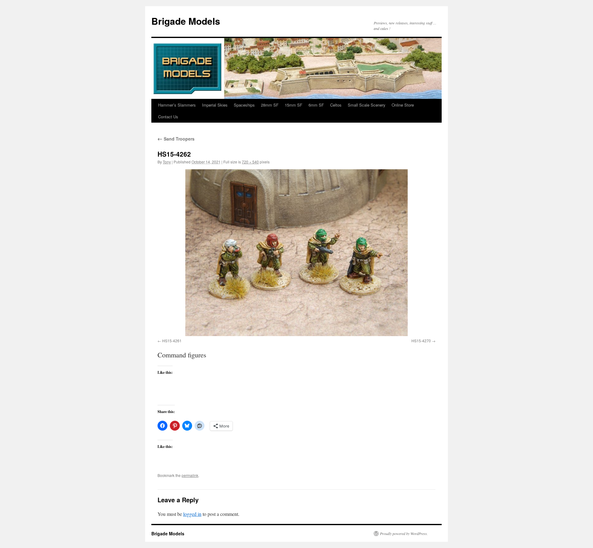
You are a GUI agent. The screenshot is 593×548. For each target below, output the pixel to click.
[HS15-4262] (296, 252)
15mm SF (293, 105)
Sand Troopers (176, 139)
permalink (190, 475)
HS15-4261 (172, 340)
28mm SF (270, 105)
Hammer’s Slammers (177, 105)
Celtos (336, 105)
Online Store (403, 105)
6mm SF (316, 105)
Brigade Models (185, 20)
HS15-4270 (421, 340)
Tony (167, 161)
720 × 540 (250, 161)
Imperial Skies (215, 105)
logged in (192, 514)
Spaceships (244, 105)
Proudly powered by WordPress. (404, 533)
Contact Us (168, 117)
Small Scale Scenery (366, 105)
